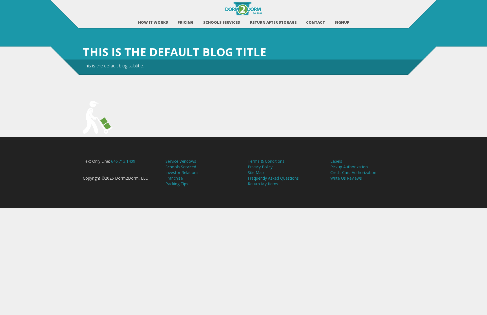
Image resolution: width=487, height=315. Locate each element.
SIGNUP (342, 22)
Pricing (186, 22)
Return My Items (263, 183)
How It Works (153, 22)
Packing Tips (176, 183)
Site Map (256, 172)
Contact (315, 22)
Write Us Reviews (346, 178)
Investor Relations (181, 172)
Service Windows (180, 161)
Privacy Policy (260, 166)
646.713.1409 (123, 161)
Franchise (174, 178)
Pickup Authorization (349, 166)
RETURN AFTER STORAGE (273, 22)
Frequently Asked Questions (273, 178)
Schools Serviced (221, 22)
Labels (336, 161)
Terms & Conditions (266, 161)
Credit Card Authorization (353, 172)
